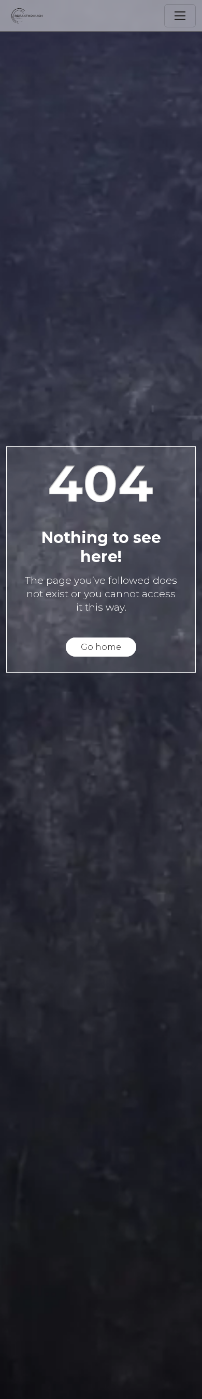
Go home (101, 647)
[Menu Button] (180, 15)
